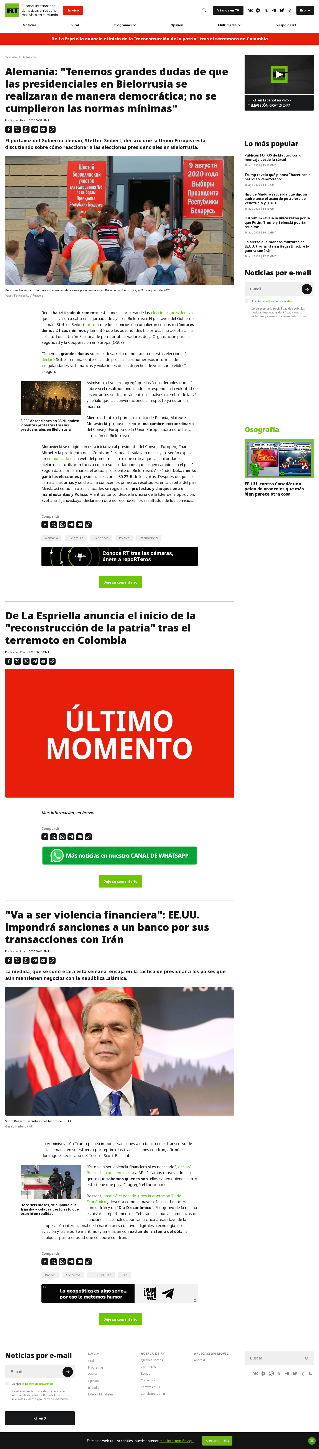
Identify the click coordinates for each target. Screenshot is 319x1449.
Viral (75, 25)
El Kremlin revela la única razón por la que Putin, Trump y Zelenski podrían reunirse (277, 222)
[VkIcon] (250, 10)
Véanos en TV (228, 10)
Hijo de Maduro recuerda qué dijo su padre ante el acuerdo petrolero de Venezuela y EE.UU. (276, 199)
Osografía (262, 430)
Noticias (29, 25)
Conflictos (73, 1275)
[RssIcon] (310, 1373)
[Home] (12, 10)
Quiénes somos (152, 1360)
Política (124, 538)
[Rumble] (258, 10)
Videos (92, 1374)
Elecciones (101, 538)
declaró (48, 359)
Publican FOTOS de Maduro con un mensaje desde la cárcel (274, 157)
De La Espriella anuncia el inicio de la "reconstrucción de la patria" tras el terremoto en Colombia (159, 38)
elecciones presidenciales (173, 313)
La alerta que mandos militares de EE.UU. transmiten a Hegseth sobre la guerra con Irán (277, 246)
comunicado (58, 459)
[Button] (204, 10)
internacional (149, 538)
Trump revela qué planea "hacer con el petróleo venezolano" (278, 177)
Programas (123, 25)
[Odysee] (271, 1373)
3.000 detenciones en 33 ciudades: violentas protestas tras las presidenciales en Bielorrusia (50, 425)
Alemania (51, 538)
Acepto (272, 301)
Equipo (145, 1373)
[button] (279, 74)
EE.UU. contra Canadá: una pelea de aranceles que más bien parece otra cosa (274, 489)
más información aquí (177, 1440)
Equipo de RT (285, 25)
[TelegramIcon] (273, 10)
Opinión (177, 25)
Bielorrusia (75, 538)
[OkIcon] (289, 10)
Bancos (50, 1275)
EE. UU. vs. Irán (101, 1275)
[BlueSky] (281, 10)
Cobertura (148, 1380)
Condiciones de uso (154, 1393)
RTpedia (93, 1387)
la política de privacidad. (277, 301)
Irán (124, 1275)
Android (199, 1360)
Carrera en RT (150, 1387)
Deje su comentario (120, 582)
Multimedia (227, 25)
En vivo (73, 10)
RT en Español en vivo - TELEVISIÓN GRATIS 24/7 (269, 103)
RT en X (39, 1418)
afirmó (93, 325)
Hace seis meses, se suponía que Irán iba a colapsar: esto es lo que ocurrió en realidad (50, 1209)
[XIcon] (266, 10)
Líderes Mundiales (100, 1394)
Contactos (148, 1366)
